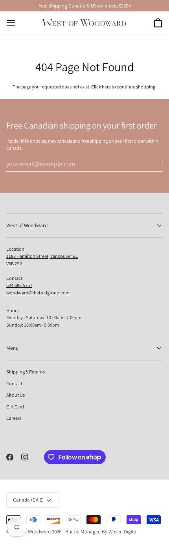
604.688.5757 (19, 285)
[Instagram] (24, 457)
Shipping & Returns (25, 371)
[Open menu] (18, 22)
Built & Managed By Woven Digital (101, 531)
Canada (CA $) (28, 499)
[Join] (156, 163)
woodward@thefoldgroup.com (38, 292)
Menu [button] (12, 348)
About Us (15, 394)
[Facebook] (9, 457)
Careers (13, 418)
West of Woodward (31, 531)
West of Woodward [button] (27, 225)
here (106, 86)
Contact (14, 383)
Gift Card (15, 406)
